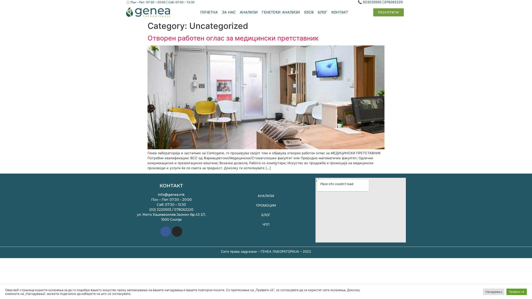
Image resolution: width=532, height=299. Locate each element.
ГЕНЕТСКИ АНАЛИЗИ (281, 12)
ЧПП (266, 224)
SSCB (309, 12)
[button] (388, 12)
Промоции (266, 205)
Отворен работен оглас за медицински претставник (233, 38)
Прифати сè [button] (516, 291)
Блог (322, 12)
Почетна (209, 12)
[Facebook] (165, 231)
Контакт (339, 12)
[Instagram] (177, 231)
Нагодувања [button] (493, 291)
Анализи (249, 12)
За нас (229, 12)
